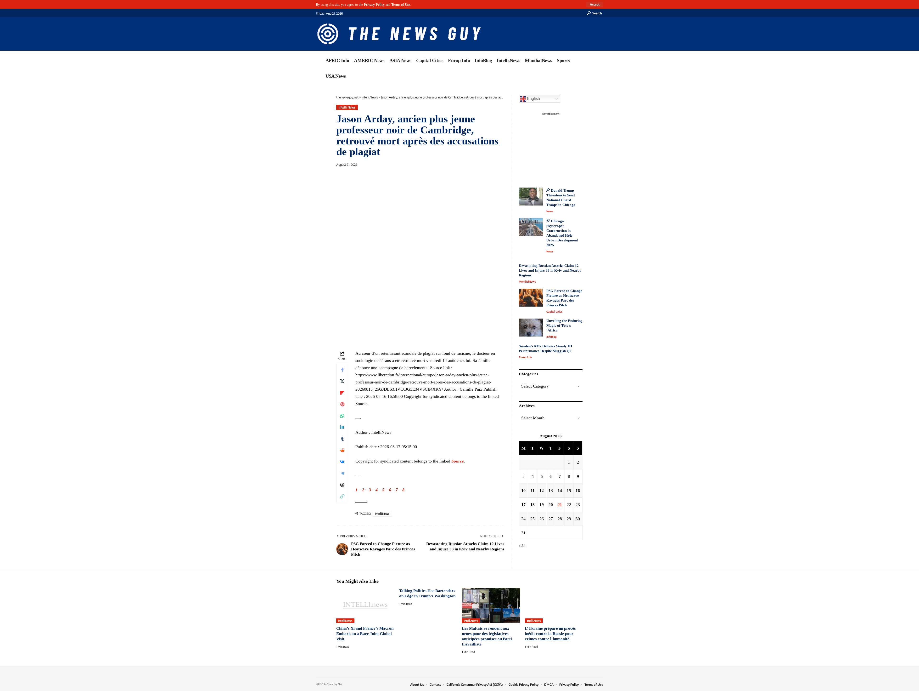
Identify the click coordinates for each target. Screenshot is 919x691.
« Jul (522, 546)
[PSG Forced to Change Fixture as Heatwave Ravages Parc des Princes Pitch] (531, 298)
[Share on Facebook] (342, 370)
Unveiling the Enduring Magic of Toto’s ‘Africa (564, 325)
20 (551, 504)
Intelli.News (347, 107)
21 (560, 504)
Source (457, 461)
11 (533, 490)
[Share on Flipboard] (342, 393)
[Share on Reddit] (342, 450)
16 (578, 490)
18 (532, 504)
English (533, 99)
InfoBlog (551, 336)
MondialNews (527, 281)
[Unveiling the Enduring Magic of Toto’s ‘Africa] (531, 328)
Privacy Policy (374, 4)
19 (541, 504)
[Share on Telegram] (342, 473)
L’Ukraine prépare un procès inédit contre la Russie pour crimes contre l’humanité (550, 633)
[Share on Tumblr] (342, 439)
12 (541, 490)
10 (523, 490)
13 (551, 490)
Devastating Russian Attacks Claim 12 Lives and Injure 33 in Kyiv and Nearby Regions (550, 270)
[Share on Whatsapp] (342, 416)
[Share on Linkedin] (342, 427)
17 (523, 504)
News (549, 211)
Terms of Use (400, 4)
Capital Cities (554, 311)
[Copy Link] (342, 496)
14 (560, 490)
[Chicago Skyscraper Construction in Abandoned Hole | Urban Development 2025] (531, 227)
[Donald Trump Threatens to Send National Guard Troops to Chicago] (531, 197)
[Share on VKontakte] (342, 462)
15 (569, 490)
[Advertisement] (559, 147)
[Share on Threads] (342, 485)
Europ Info (525, 357)
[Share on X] (342, 381)
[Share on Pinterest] (342, 404)
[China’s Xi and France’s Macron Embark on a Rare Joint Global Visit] (365, 605)
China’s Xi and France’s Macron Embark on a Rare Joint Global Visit (364, 633)
